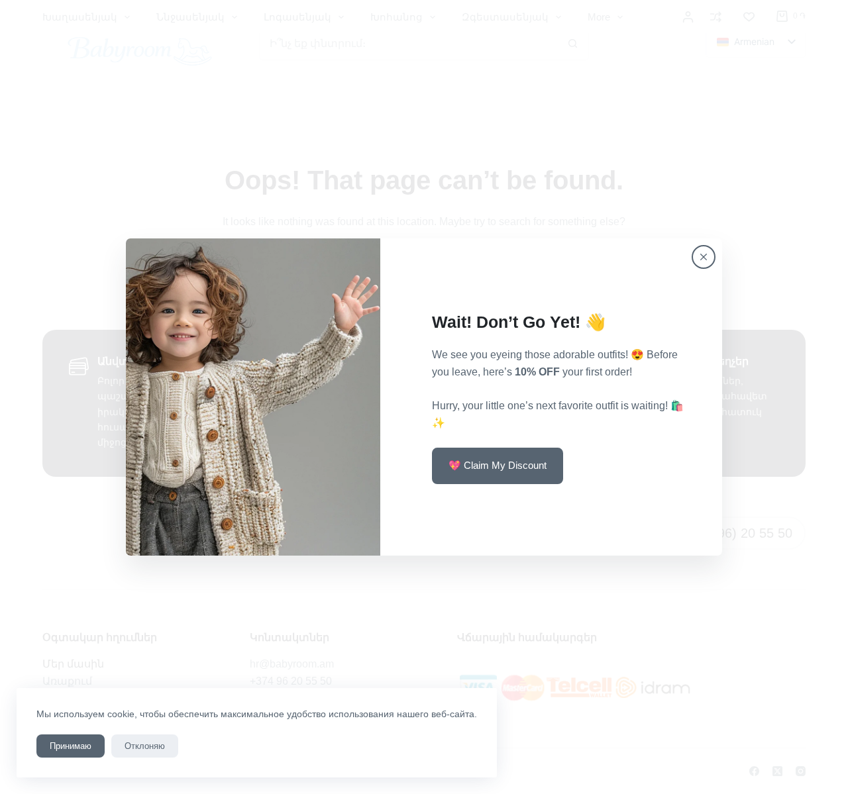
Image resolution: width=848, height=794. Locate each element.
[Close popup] (703, 257)
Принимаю (70, 746)
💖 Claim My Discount (498, 465)
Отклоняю (145, 746)
